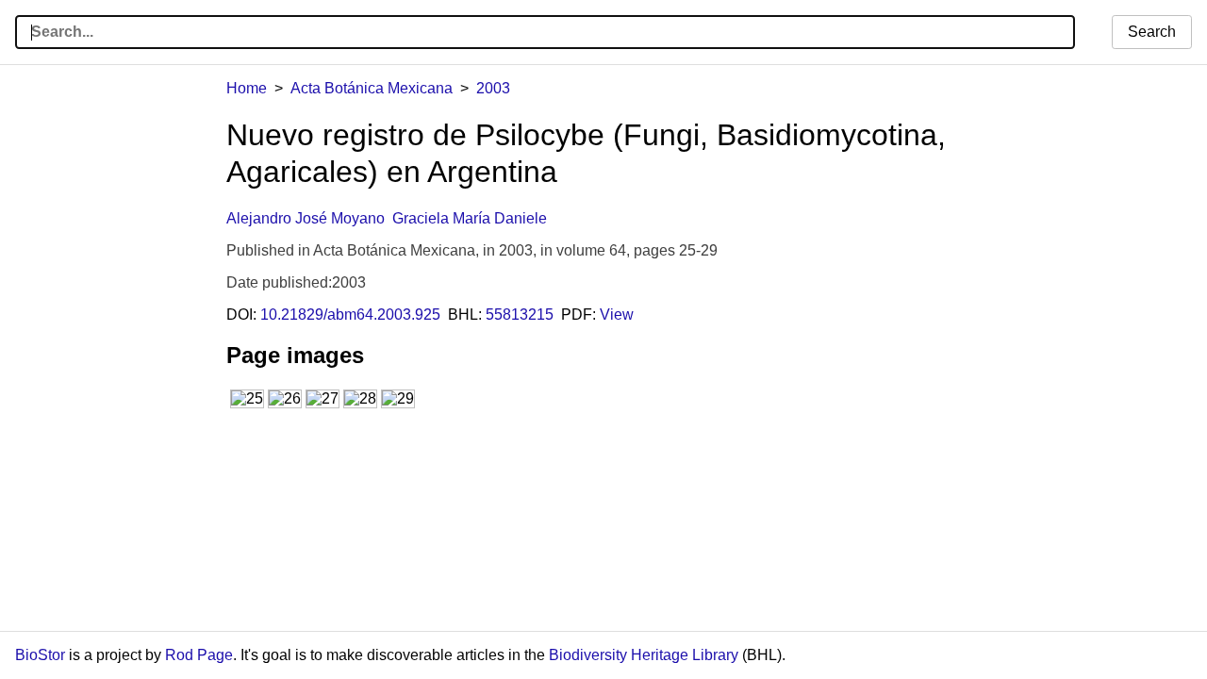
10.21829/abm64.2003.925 (350, 314)
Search (1152, 32)
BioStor (40, 655)
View (617, 314)
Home (246, 88)
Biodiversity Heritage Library (643, 655)
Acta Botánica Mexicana (371, 88)
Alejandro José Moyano (305, 218)
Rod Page (199, 655)
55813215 (520, 314)
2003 (493, 88)
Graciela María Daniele (469, 218)
